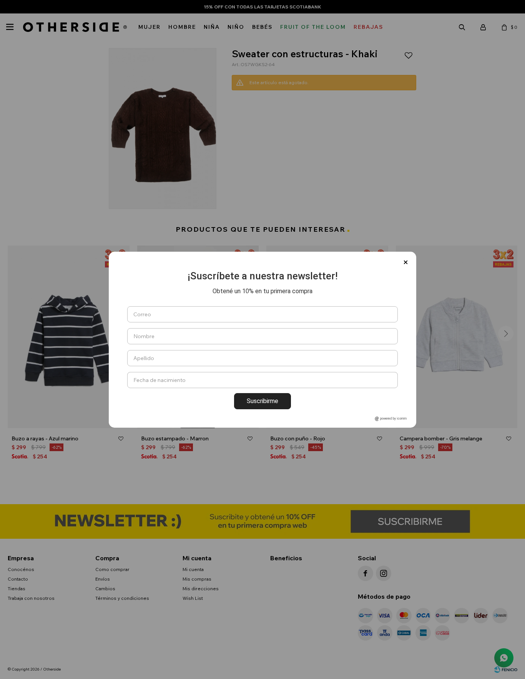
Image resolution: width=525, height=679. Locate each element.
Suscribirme (262, 401)
